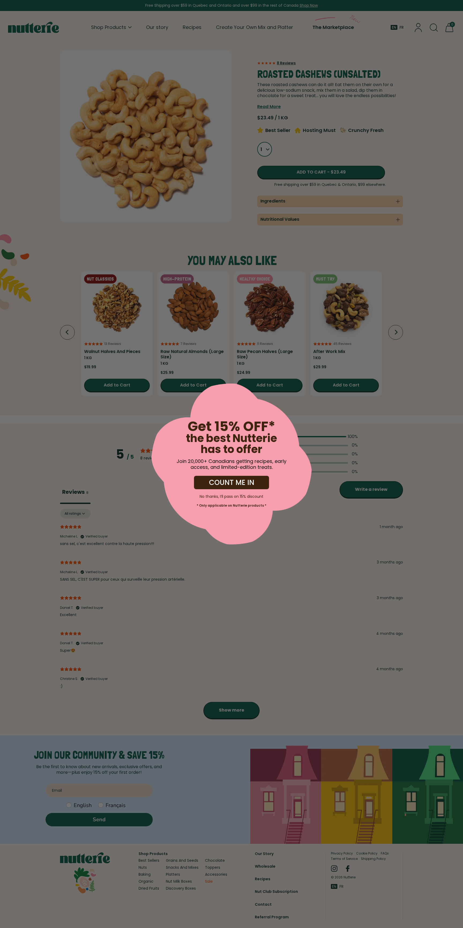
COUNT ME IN (231, 482)
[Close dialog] (52, 391)
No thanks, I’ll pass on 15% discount (231, 496)
